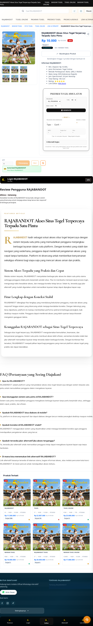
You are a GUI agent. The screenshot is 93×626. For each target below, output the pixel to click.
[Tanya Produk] (43, 163)
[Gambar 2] (15, 70)
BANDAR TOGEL (57, 2)
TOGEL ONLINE (70, 2)
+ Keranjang (23, 163)
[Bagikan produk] (88, 34)
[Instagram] (8, 603)
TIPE (68, 100)
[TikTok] (13, 603)
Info (88, 180)
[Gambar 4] (6, 78)
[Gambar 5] (15, 78)
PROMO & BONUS (71, 19)
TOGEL (47, 2)
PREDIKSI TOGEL (54, 19)
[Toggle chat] (87, 619)
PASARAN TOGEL (37, 19)
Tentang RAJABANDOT (58, 585)
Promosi (10, 623)
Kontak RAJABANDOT (57, 589)
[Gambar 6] (23, 78)
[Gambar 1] (6, 70)
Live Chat (83, 623)
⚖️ (81, 11)
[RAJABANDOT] (8, 11)
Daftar (46, 623)
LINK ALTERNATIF (52, 26)
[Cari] (23, 11)
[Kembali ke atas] (87, 613)
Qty (3, 160)
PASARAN (49, 99)
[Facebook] (2, 603)
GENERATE (66, 110)
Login (28, 623)
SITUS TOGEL (28, 26)
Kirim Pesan (10, 592)
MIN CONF (50, 106)
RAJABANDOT (7, 19)
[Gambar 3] (23, 70)
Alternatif (65, 623)
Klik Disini (62, 83)
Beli (35, 163)
